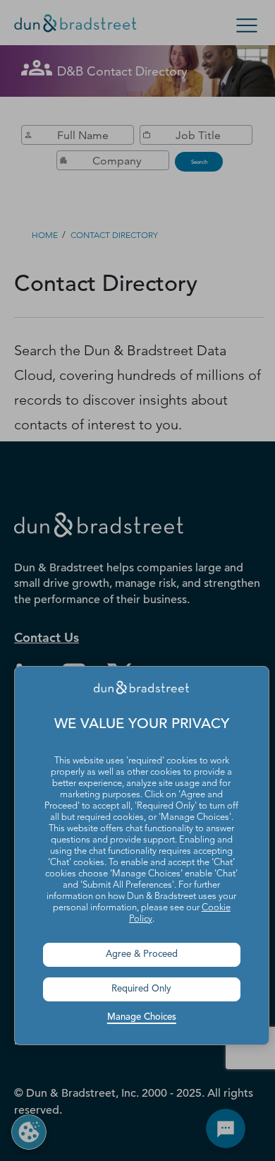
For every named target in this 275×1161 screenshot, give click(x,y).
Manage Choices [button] (141, 1017)
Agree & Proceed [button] (142, 954)
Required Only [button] (141, 989)
